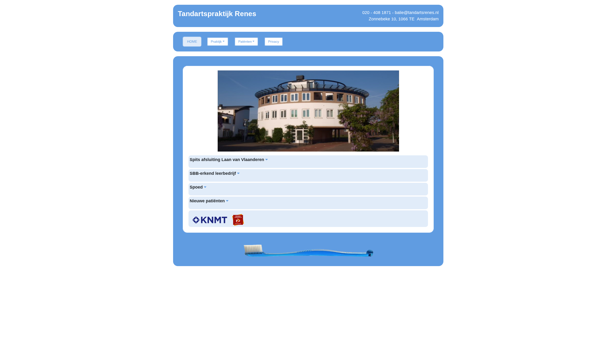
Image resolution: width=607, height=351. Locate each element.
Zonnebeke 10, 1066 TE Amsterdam (404, 19)
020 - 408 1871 (376, 12)
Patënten (245, 41)
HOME (192, 41)
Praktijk (216, 41)
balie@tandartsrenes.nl (417, 12)
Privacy (273, 41)
